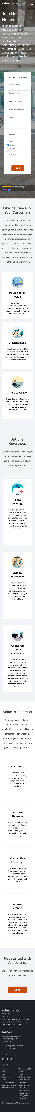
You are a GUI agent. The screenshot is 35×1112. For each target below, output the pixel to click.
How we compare (8, 1082)
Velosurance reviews (9, 1085)
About (4, 1071)
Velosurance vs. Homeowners (24, 1092)
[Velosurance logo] (10, 4)
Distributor (14, 154)
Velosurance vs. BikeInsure (24, 1081)
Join (17, 990)
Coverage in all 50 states (25, 1070)
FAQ (3, 1079)
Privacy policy (23, 1095)
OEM (11, 151)
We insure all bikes (8, 1087)
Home (4, 1068)
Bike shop (13, 145)
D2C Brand (13, 148)
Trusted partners (8, 1076)
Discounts (22, 1098)
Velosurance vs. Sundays (24, 1086)
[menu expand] (32, 4)
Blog (3, 1074)
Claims (21, 1074)
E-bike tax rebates (25, 1076)
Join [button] (17, 168)
